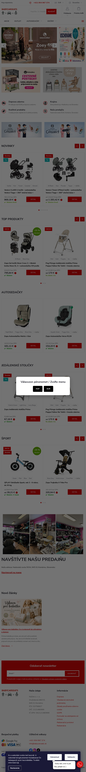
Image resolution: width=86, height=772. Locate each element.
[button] (79, 764)
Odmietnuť (54, 757)
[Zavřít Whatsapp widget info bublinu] (53, 761)
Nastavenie (14, 768)
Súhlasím (71, 757)
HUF (38, 389)
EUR (48, 389)
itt (18, 762)
